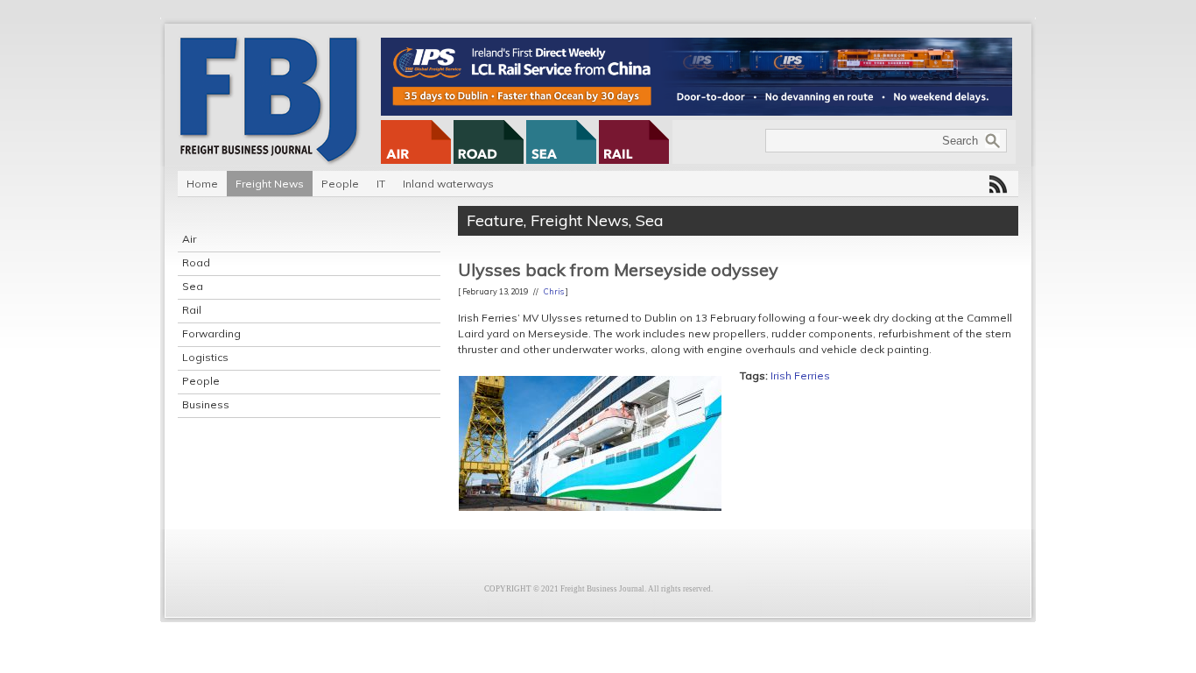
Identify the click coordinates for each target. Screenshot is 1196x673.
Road (196, 262)
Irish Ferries (800, 375)
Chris (554, 291)
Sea (192, 286)
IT (380, 183)
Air (189, 238)
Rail (191, 309)
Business (205, 404)
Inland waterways (448, 183)
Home (202, 183)
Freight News (270, 183)
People (340, 183)
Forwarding (211, 333)
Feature (495, 220)
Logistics (205, 357)
